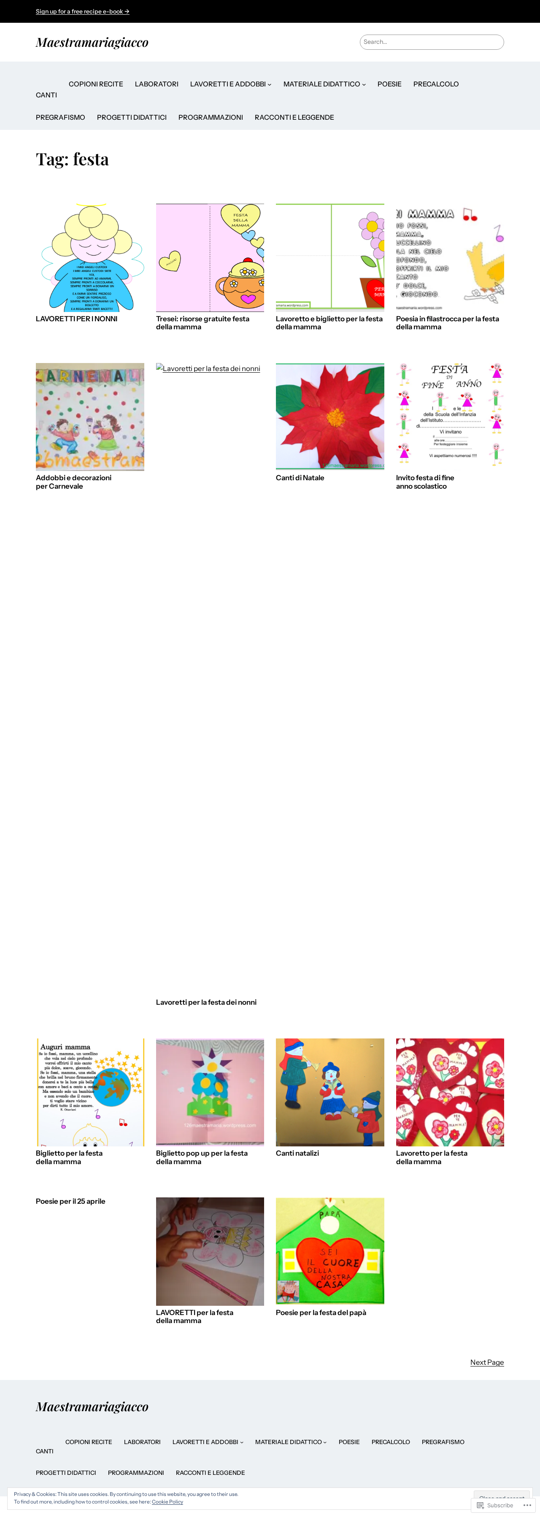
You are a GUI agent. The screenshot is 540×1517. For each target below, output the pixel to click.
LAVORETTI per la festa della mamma (194, 1317)
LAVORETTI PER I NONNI (76, 319)
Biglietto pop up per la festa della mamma (202, 1157)
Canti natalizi (297, 1153)
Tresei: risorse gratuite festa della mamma (202, 323)
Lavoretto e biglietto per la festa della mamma (329, 323)
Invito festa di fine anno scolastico (425, 482)
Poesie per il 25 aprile (70, 1201)
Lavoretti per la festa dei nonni (206, 1002)
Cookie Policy (167, 1501)
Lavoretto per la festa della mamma (431, 1157)
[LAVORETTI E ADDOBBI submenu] (269, 84)
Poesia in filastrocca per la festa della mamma (447, 323)
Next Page (487, 1362)
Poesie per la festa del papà (321, 1313)
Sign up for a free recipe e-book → (83, 11)
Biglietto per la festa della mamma (69, 1157)
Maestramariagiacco (92, 41)
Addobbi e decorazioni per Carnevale (73, 482)
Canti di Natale (300, 478)
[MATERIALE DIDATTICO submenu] (364, 84)
